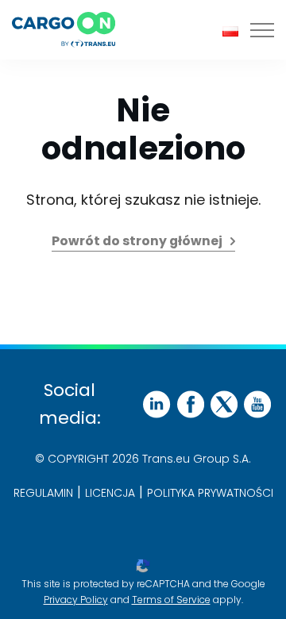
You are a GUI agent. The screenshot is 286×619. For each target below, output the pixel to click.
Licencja (110, 493)
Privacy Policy (76, 599)
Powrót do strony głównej (137, 241)
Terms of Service (171, 599)
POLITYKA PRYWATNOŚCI (210, 493)
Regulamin (43, 493)
